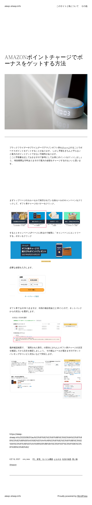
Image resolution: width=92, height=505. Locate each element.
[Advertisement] (46, 35)
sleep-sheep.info (13, 6)
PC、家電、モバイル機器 (43, 459)
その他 (84, 6)
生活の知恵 (66, 459)
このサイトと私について (67, 6)
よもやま (57, 459)
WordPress (82, 496)
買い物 (75, 459)
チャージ (66, 147)
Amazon (13, 465)
